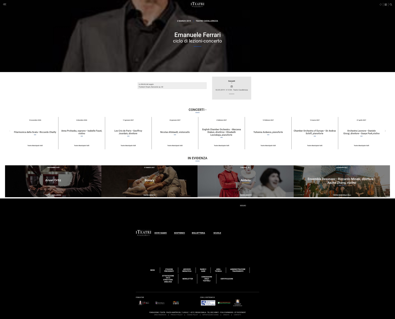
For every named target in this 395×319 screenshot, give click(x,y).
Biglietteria (198, 233)
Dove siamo (161, 233)
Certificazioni (227, 279)
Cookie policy (192, 315)
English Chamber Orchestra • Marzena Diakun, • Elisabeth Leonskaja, (221, 132)
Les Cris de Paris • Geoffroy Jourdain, (128, 132)
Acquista (45, 194)
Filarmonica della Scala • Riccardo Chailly (35, 132)
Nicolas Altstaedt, (175, 132)
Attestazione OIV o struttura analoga (168, 279)
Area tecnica (218, 270)
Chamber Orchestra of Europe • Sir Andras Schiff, (315, 132)
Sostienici (179, 233)
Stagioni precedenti (169, 270)
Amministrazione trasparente (237, 270)
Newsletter (187, 279)
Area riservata (160, 315)
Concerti (231, 81)
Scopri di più (60, 194)
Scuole (217, 233)
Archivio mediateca (186, 270)
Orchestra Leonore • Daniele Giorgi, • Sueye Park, (361, 132)
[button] (385, 131)
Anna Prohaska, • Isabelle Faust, (81, 132)
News (152, 270)
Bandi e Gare (203, 270)
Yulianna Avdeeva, (268, 132)
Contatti (237, 315)
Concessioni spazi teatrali (206, 279)
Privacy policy (176, 315)
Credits (226, 315)
